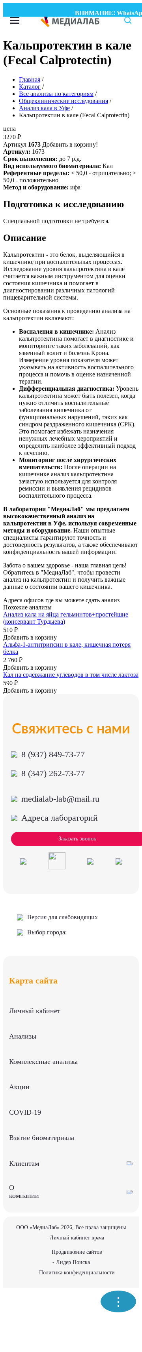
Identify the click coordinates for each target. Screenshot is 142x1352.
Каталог (30, 86)
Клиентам (24, 1163)
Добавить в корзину (30, 637)
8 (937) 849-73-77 (53, 754)
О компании (24, 1191)
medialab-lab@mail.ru (60, 799)
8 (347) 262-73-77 (53, 773)
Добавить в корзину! (70, 144)
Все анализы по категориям (56, 93)
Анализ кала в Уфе (44, 108)
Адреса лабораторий (59, 818)
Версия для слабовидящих (62, 917)
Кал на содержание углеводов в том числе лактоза (70, 674)
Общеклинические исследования (63, 100)
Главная (29, 79)
